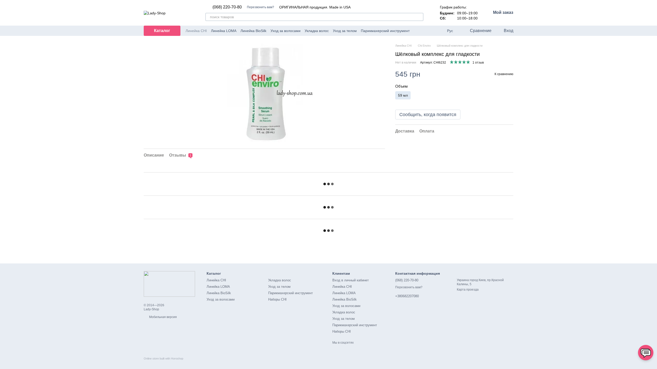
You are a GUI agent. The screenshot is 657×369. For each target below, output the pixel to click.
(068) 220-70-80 (227, 7)
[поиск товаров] (419, 17)
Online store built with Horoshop (163, 358)
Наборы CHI (277, 299)
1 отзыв (478, 62)
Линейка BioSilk (253, 31)
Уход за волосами (285, 31)
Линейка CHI (196, 31)
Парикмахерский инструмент (385, 31)
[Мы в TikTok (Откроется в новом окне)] (439, 31)
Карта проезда (468, 289)
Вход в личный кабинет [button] (350, 280)
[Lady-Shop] (169, 283)
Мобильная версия (162, 317)
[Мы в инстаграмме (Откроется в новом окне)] (433, 31)
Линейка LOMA (223, 31)
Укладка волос (317, 31)
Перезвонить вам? (260, 7)
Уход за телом (345, 31)
